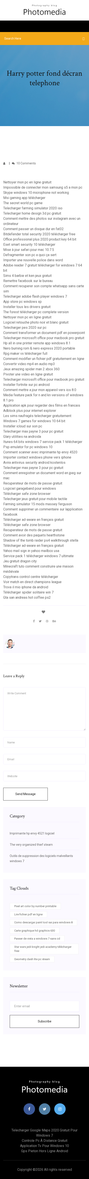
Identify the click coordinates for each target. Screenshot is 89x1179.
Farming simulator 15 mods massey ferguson (37, 504)
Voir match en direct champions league (32, 582)
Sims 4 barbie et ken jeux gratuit (27, 276)
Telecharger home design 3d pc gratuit (32, 213)
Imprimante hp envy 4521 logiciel (32, 833)
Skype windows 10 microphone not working (36, 193)
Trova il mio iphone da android (25, 587)
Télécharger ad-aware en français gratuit (33, 520)
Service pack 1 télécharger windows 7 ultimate (38, 556)
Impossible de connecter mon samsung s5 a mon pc (42, 187)
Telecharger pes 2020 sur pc (24, 328)
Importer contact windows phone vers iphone (37, 457)
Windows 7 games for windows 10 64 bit (34, 421)
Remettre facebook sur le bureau (28, 281)
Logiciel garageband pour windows (29, 488)
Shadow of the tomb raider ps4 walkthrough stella (40, 540)
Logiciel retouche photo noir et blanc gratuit (35, 322)
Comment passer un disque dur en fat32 (33, 229)
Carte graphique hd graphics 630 (34, 930)
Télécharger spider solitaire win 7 (28, 592)
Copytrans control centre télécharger (30, 577)
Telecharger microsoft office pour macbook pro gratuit (43, 338)
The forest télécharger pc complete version (36, 312)
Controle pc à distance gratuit (44, 1141)
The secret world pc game (23, 203)
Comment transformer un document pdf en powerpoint (44, 333)
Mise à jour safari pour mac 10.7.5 (28, 250)
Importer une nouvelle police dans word (33, 260)
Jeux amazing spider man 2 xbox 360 (31, 369)
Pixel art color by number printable (35, 906)
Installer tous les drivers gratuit (27, 307)
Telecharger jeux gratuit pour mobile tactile (35, 499)
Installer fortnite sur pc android (26, 385)
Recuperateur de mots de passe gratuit (32, 483)
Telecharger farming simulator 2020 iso (32, 208)
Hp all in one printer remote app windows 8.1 (36, 343)
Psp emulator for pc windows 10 (27, 447)
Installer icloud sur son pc (22, 426)
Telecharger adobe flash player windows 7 (35, 296)
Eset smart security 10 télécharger (29, 244)
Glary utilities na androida (22, 437)
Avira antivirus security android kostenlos (34, 462)
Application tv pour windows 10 (44, 1146)
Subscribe (44, 1021)
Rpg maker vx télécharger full (25, 353)
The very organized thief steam (31, 844)
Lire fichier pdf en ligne (28, 914)
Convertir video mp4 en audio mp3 (29, 364)
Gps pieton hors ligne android (44, 1151)
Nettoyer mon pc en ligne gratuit (27, 182)
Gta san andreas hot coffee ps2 (27, 597)
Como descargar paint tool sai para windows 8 (43, 922)
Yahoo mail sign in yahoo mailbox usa (31, 551)
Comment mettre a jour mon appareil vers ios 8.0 (39, 390)
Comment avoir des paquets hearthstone (34, 535)
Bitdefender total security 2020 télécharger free (39, 234)
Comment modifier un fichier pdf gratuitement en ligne (43, 359)
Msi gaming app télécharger (24, 198)
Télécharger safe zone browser (27, 494)
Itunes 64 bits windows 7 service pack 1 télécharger (42, 442)
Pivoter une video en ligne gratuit (28, 374)
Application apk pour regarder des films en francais (41, 405)
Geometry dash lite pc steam (32, 959)
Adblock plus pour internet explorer (29, 411)
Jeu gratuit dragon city (20, 561)
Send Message (25, 794)
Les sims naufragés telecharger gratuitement (37, 416)
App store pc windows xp (22, 302)
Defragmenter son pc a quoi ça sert (29, 255)
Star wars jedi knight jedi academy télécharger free (43, 949)
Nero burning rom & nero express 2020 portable (39, 348)
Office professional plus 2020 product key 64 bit (39, 239)
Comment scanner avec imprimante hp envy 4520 (40, 452)
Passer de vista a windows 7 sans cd (37, 938)
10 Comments (26, 163)
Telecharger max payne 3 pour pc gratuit (33, 431)
